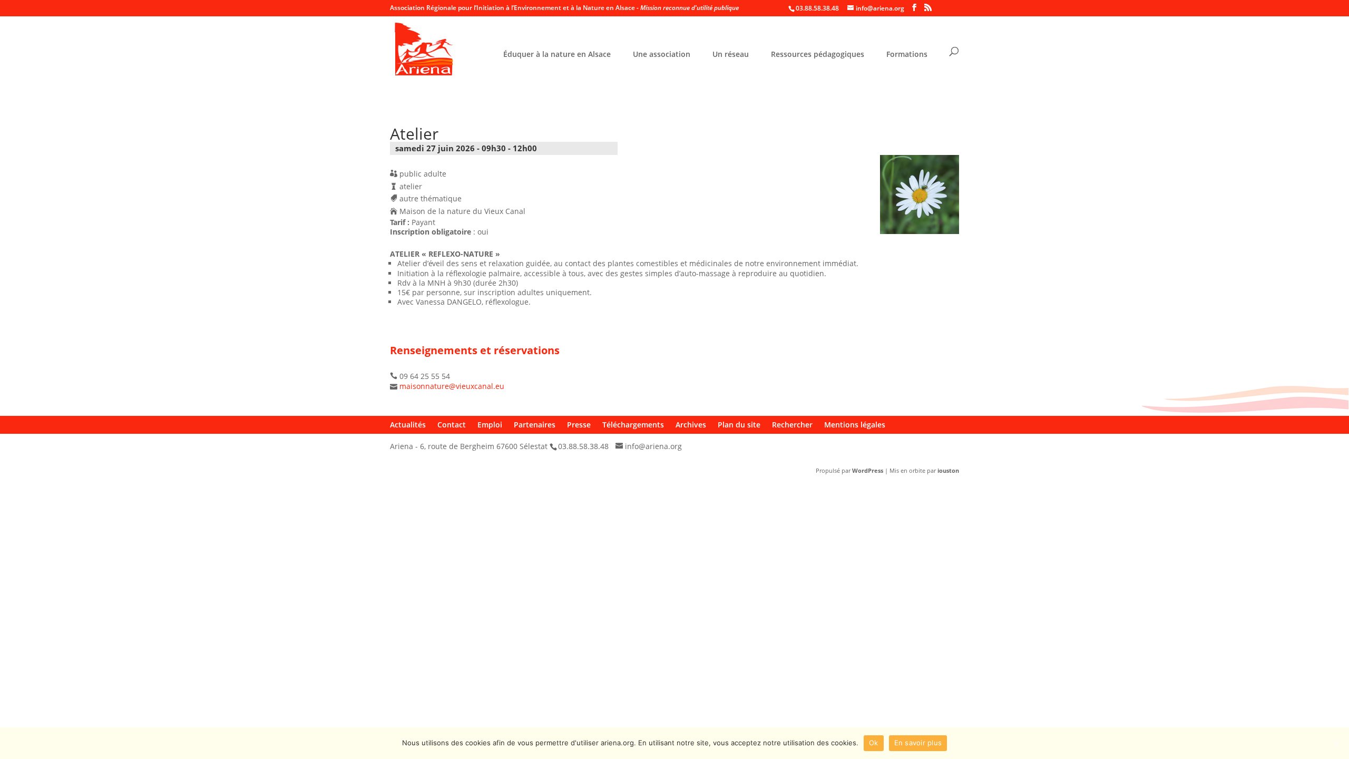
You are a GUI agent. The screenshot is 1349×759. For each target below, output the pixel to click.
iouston (948, 470)
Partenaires (534, 425)
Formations (906, 55)
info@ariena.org (653, 446)
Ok (873, 742)
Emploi (489, 425)
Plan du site (739, 425)
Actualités (408, 425)
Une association (661, 55)
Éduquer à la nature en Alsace (557, 55)
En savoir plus (918, 742)
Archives (691, 425)
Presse (579, 425)
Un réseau (730, 55)
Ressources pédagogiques (817, 55)
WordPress (867, 470)
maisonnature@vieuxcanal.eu (451, 386)
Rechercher (792, 425)
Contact (451, 425)
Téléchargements (633, 425)
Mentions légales (854, 425)
